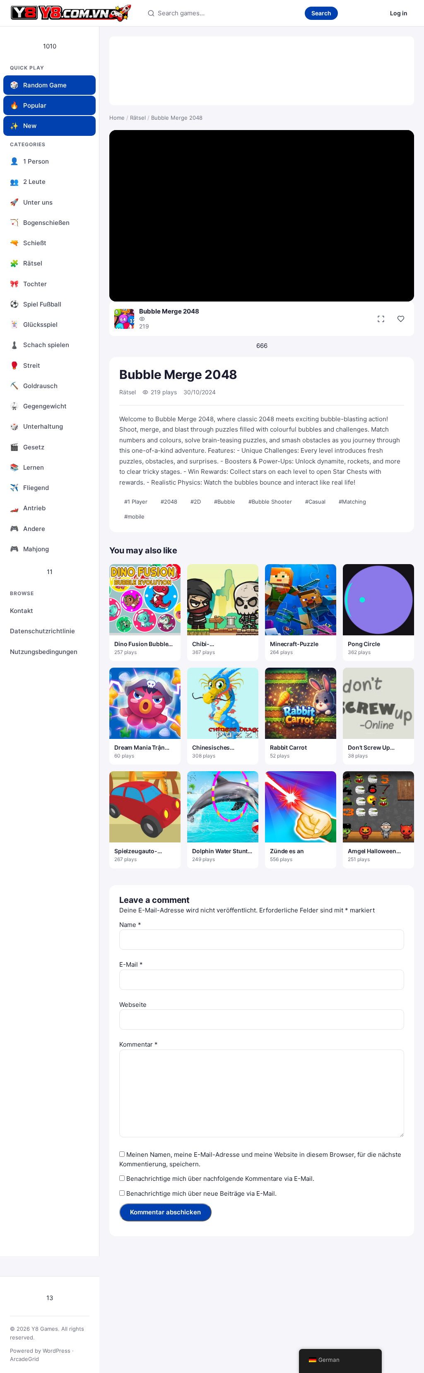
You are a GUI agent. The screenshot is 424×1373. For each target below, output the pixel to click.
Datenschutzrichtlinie (42, 631)
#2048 (169, 501)
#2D (195, 501)
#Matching (352, 501)
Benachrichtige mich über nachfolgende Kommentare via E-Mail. (220, 1178)
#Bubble (224, 501)
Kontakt (21, 611)
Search (321, 13)
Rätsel (138, 117)
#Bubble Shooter (270, 501)
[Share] (401, 319)
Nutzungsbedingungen (43, 652)
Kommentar (138, 1044)
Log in (398, 13)
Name (130, 925)
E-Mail (131, 964)
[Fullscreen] (381, 319)
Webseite (133, 1005)
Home (117, 117)
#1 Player (135, 501)
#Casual (315, 501)
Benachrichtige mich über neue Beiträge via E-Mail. (201, 1193)
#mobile (134, 516)
